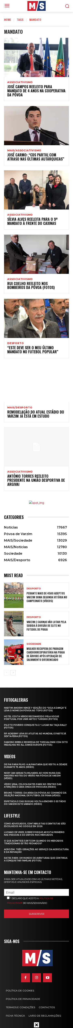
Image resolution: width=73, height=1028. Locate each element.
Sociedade (34, 644)
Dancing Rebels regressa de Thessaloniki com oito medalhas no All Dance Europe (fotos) (36, 743)
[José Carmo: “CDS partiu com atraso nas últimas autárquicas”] (36, 125)
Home (7, 19)
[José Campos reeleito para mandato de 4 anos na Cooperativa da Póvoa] (36, 57)
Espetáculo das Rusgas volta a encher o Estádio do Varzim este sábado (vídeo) (35, 802)
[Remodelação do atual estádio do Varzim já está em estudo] (36, 382)
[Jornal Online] (36, 6)
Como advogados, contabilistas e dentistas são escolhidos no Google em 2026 (35, 825)
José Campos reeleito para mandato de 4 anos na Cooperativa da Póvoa (36, 90)
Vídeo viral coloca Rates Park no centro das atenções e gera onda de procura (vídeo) (32, 785)
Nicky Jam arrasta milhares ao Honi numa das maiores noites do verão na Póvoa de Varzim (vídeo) (32, 776)
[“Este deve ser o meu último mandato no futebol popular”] (36, 318)
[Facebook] (25, 977)
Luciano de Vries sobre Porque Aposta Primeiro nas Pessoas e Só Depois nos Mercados (34, 833)
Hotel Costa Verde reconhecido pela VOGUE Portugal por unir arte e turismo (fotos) (31, 717)
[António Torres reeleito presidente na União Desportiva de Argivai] (36, 446)
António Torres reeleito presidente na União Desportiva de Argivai (36, 480)
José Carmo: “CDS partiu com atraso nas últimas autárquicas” (35, 157)
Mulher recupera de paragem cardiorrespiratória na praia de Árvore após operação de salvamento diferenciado (46, 654)
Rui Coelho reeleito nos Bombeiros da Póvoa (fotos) (31, 285)
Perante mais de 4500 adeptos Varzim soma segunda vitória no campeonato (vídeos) (47, 597)
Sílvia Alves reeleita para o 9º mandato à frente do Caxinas (32, 221)
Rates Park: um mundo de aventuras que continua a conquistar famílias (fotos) (35, 859)
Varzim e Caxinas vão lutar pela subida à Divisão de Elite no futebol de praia (46, 625)
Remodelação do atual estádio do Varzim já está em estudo (35, 414)
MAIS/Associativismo (24, 150)
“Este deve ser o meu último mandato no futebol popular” (32, 349)
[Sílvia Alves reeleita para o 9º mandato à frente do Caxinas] (36, 190)
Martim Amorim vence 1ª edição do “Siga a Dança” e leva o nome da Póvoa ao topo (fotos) (35, 709)
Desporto (15, 343)
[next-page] (13, 672)
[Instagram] (36, 977)
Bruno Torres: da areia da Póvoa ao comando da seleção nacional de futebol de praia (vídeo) (35, 794)
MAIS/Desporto (19, 407)
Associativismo (20, 82)
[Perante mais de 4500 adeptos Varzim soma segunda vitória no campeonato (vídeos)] (14, 595)
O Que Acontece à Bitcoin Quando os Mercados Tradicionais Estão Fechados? (33, 842)
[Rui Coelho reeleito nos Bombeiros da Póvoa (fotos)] (36, 254)
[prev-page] (6, 672)
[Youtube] (47, 977)
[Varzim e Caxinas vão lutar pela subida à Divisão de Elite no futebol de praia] (14, 624)
